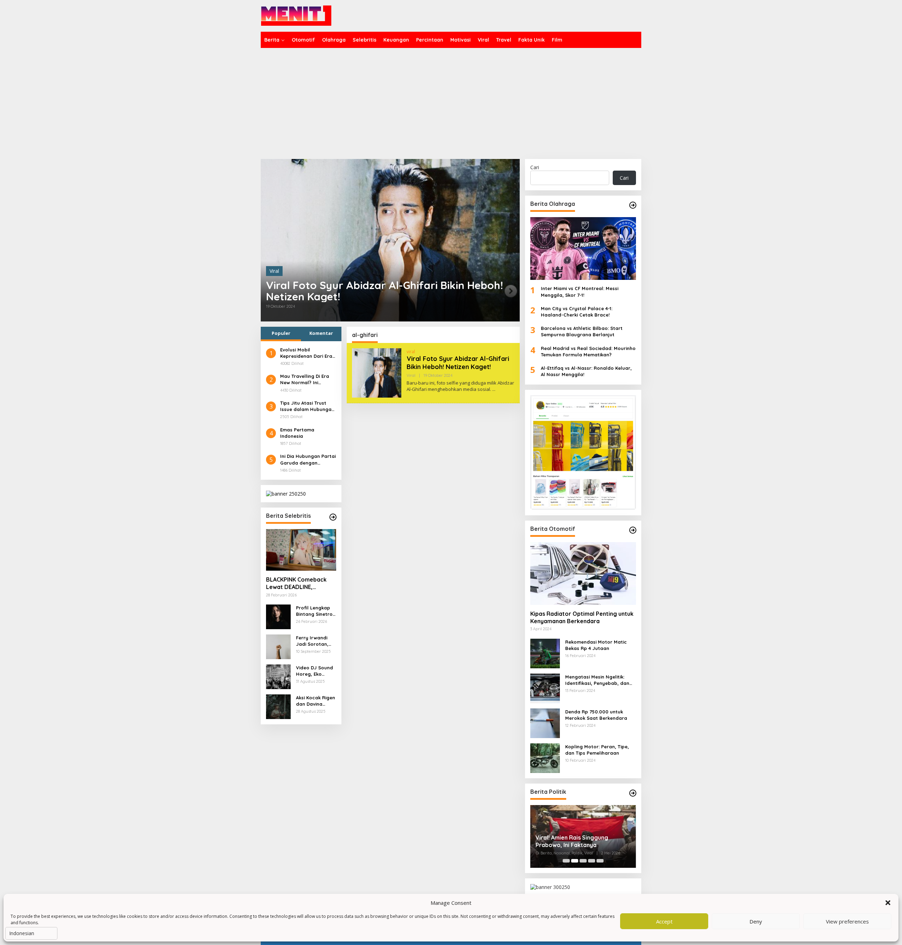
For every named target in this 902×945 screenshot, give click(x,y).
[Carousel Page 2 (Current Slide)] (574, 861)
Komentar (321, 333)
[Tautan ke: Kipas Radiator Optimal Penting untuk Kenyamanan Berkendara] (583, 573)
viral (411, 352)
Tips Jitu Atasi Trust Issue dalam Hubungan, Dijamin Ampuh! (308, 406)
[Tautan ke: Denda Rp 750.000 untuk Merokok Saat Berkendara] (545, 722)
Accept (664, 921)
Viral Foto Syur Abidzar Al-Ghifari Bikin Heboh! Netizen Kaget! (384, 291)
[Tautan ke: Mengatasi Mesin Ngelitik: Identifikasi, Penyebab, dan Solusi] (545, 687)
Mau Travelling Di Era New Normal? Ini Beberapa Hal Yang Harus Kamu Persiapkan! (304, 379)
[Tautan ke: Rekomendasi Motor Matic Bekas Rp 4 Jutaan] (545, 652)
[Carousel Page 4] (591, 861)
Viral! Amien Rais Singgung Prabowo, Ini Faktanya (572, 841)
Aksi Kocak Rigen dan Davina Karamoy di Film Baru (315, 701)
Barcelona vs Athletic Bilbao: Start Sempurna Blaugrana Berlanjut (582, 331)
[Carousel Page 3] (583, 861)
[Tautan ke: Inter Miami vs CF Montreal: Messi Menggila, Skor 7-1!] (583, 248)
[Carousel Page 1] (566, 861)
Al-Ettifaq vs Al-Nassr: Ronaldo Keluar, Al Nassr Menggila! (586, 371)
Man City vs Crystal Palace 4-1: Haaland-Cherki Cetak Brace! (576, 312)
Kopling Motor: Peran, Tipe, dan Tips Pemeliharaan (597, 750)
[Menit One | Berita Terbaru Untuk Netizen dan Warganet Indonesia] (296, 15)
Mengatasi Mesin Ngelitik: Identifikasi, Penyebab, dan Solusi (597, 680)
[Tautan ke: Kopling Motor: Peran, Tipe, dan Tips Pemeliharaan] (545, 757)
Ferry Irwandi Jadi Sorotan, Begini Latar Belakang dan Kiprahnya (312, 641)
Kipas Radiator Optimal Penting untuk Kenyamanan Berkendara (582, 617)
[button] (887, 902)
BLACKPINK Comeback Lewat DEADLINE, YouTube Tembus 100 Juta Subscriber (296, 583)
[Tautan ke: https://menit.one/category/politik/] (633, 793)
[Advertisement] (451, 100)
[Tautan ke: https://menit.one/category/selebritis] (333, 517)
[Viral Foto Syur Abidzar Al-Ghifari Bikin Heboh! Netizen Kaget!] (493, 389)
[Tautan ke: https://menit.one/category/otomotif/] (633, 530)
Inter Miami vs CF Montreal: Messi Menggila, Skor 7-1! (579, 291)
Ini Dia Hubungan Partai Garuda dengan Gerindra (308, 459)
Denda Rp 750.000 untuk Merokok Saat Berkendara (596, 715)
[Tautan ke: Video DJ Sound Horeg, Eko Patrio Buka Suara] (278, 676)
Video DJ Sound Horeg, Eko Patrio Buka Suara (314, 671)
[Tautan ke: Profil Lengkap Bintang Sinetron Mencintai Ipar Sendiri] (278, 616)
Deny (755, 921)
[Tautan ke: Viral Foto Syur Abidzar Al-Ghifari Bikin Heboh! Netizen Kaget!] (390, 240)
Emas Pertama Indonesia (297, 433)
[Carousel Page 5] (600, 861)
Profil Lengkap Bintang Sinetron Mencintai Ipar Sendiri (315, 611)
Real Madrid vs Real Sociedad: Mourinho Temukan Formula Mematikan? (588, 351)
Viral (274, 271)
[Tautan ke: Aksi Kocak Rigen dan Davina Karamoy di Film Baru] (278, 706)
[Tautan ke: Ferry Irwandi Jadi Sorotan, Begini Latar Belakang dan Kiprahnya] (278, 646)
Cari (534, 167)
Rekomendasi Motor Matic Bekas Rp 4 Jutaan (596, 645)
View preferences (847, 921)
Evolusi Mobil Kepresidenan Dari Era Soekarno (306, 353)
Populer (281, 333)
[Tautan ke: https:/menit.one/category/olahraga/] (633, 205)
